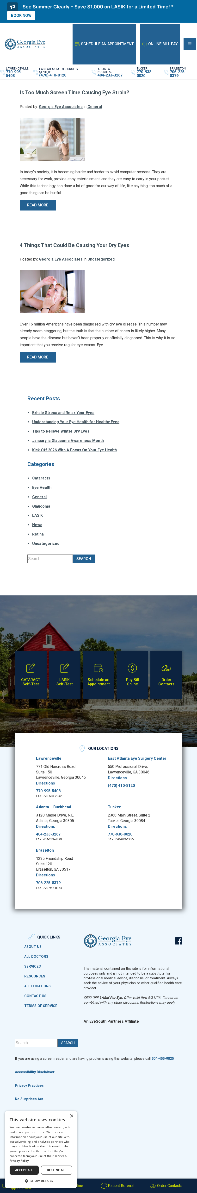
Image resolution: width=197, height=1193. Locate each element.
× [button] (71, 1116)
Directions (45, 783)
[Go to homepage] (25, 44)
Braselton (45, 850)
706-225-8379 (48, 883)
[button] (190, 44)
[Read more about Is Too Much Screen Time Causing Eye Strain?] (52, 139)
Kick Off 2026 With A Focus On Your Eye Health (74, 450)
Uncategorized (101, 259)
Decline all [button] (56, 1170)
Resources (34, 976)
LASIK (37, 515)
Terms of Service (40, 1006)
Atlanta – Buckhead (53, 807)
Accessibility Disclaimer (35, 1072)
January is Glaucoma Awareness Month (68, 440)
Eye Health (41, 487)
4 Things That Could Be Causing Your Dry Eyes (74, 245)
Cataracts (41, 478)
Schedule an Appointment (107, 44)
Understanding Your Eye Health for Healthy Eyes (75, 422)
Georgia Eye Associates (61, 106)
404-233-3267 (48, 834)
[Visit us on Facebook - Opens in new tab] (178, 940)
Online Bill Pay (163, 44)
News (37, 525)
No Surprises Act (29, 1099)
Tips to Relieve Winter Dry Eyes (60, 431)
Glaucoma (41, 506)
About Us (33, 947)
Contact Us (35, 996)
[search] (84, 559)
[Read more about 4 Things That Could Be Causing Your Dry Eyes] (52, 291)
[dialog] (41, 1149)
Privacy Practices (29, 1086)
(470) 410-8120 (121, 786)
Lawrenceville (49, 758)
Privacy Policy (19, 1161)
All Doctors (36, 957)
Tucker (114, 807)
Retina (38, 534)
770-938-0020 (120, 834)
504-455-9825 (163, 1059)
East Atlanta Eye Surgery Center (137, 758)
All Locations (37, 986)
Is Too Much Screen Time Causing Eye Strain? (74, 92)
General (94, 106)
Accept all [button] (24, 1170)
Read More (37, 205)
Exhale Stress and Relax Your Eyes (63, 412)
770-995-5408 (48, 791)
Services (32, 967)
